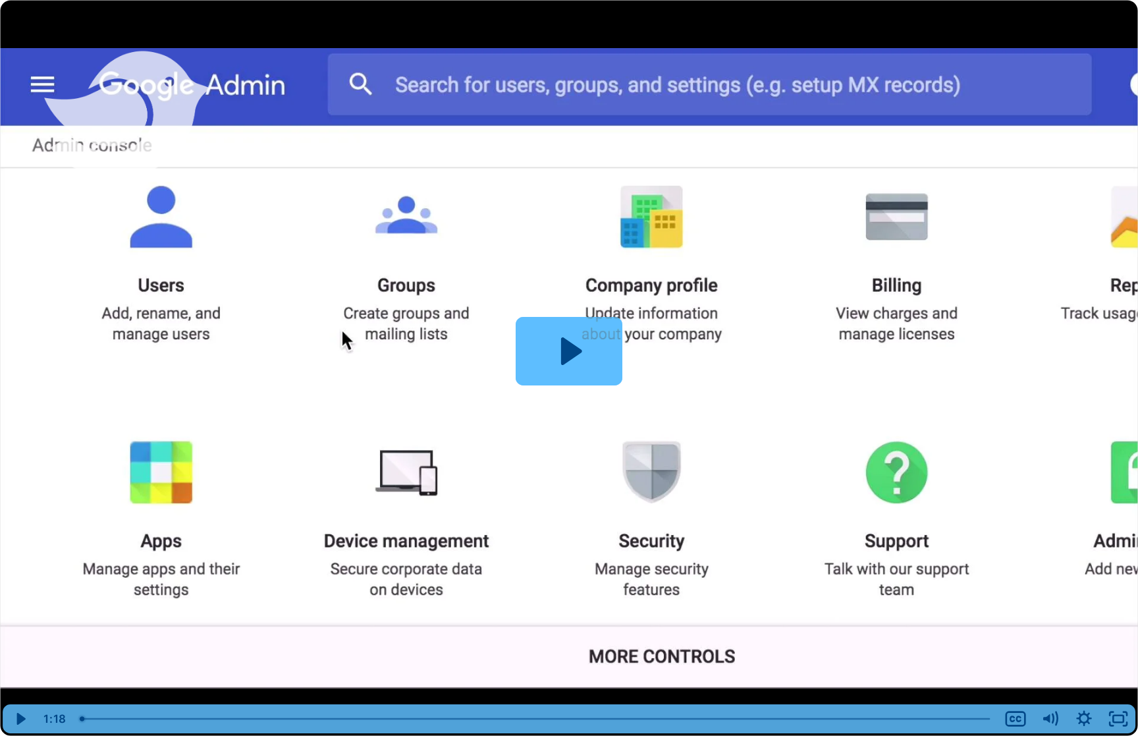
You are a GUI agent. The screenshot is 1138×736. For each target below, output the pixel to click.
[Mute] (1050, 718)
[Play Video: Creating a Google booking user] (569, 351)
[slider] (536, 718)
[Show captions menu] (1015, 718)
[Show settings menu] (1084, 718)
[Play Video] (20, 718)
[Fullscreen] (1118, 718)
